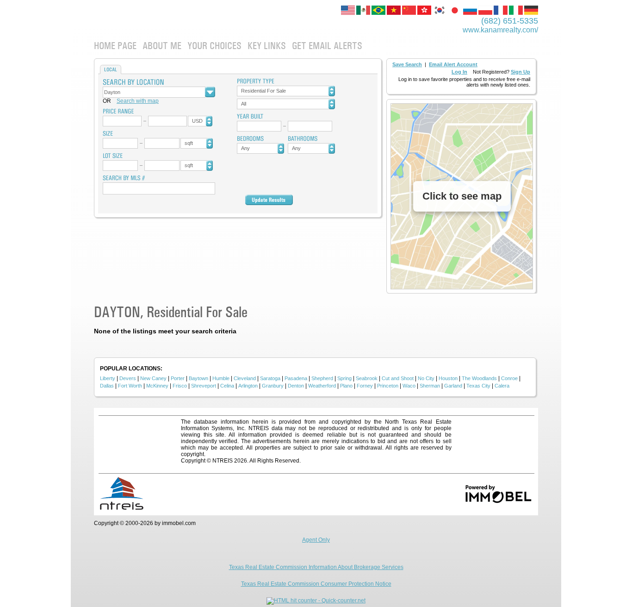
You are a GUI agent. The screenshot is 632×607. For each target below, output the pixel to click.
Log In (459, 72)
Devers (127, 378)
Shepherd (322, 378)
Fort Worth (130, 385)
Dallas (107, 385)
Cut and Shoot (398, 378)
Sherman (430, 385)
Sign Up (520, 72)
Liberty (107, 378)
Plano (346, 385)
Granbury (273, 385)
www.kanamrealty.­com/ (500, 30)
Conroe (509, 378)
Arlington (248, 385)
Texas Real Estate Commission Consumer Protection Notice (316, 584)
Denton (296, 385)
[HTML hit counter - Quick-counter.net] (316, 600)
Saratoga (270, 378)
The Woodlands (479, 378)
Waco (409, 385)
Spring (344, 378)
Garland (453, 385)
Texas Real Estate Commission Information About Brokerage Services (316, 567)
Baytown (198, 378)
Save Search (407, 64)
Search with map (138, 101)
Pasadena (296, 378)
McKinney (157, 385)
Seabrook (367, 378)
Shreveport (203, 385)
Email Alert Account (453, 64)
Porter (178, 378)
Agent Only (316, 540)
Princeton (387, 385)
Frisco (180, 385)
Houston (448, 378)
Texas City (478, 385)
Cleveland (245, 378)
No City (426, 378)
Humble (220, 378)
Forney (365, 385)
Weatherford (322, 385)
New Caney (153, 378)
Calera (502, 385)
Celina (227, 385)
